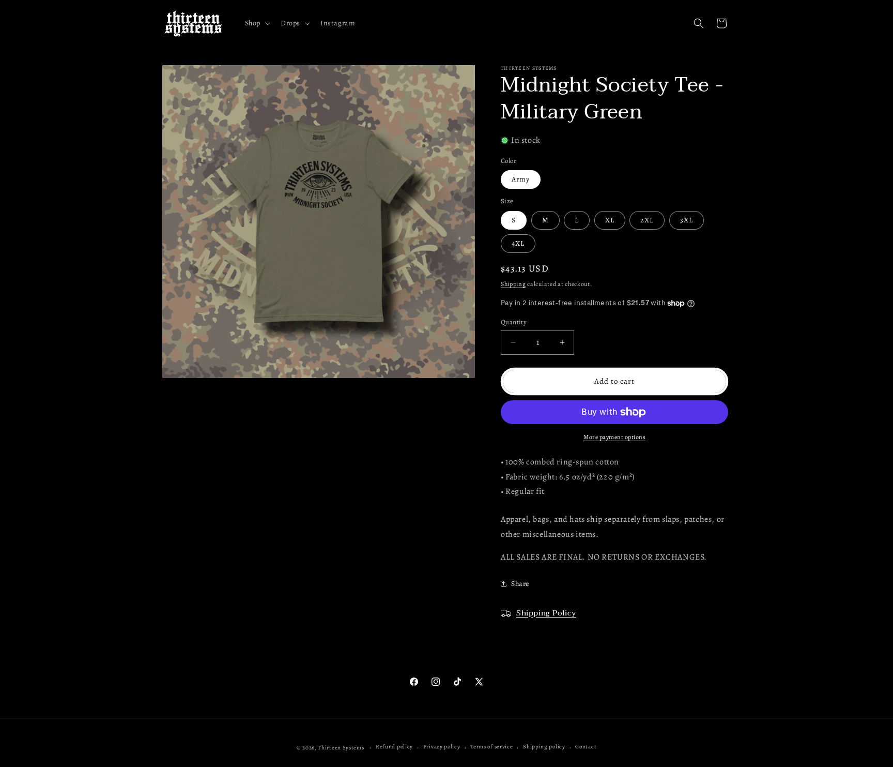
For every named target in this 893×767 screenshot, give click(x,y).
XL (609, 220)
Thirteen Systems (341, 747)
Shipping (513, 284)
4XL (518, 243)
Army (521, 179)
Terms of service (491, 746)
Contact (585, 746)
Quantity (514, 322)
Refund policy (394, 746)
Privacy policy (441, 746)
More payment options (614, 437)
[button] (256, 23)
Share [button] (520, 584)
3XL (686, 220)
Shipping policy (544, 746)
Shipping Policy (546, 613)
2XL (647, 220)
